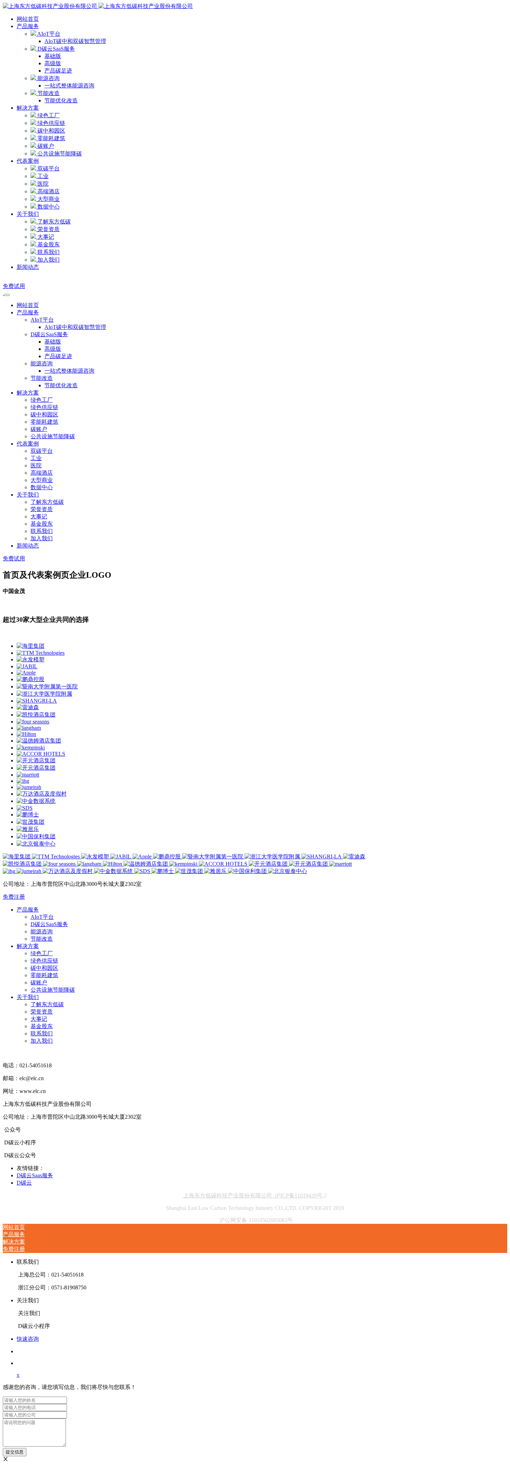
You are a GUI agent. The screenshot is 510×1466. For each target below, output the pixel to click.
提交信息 (15, 1452)
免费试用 (14, 286)
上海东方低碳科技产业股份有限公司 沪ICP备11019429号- (253, 1195)
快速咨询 (28, 1339)
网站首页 (28, 19)
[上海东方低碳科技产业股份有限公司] (98, 6)
